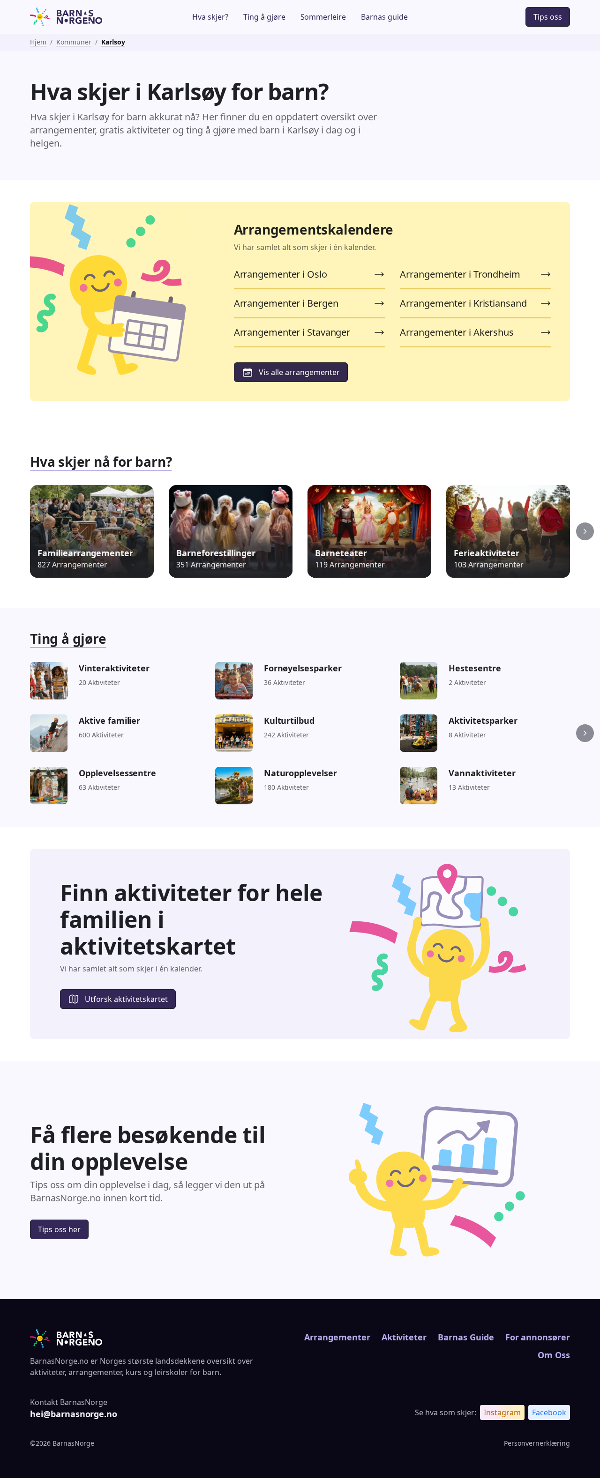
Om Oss (554, 1354)
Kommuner (73, 41)
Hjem (38, 41)
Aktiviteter (404, 1337)
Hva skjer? (210, 17)
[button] (585, 531)
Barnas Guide (466, 1337)
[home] (86, 16)
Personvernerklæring (537, 1443)
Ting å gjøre (264, 17)
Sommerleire (323, 17)
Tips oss (547, 17)
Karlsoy (113, 41)
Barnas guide (384, 17)
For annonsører (537, 1337)
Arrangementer (337, 1337)
